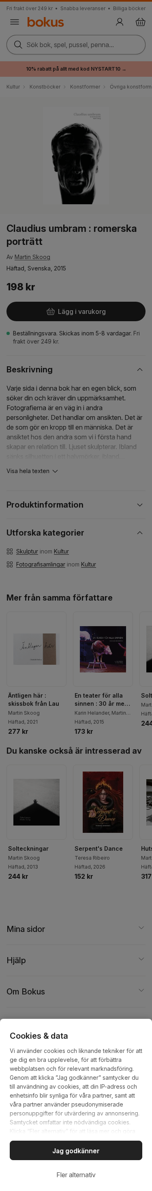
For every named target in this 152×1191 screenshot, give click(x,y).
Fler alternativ (76, 1175)
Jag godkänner (76, 1151)
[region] (76, 1105)
